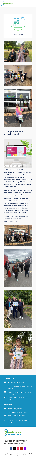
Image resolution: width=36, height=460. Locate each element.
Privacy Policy (7, 454)
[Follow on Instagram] (18, 448)
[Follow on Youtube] (21, 448)
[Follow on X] (14, 448)
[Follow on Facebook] (11, 448)
